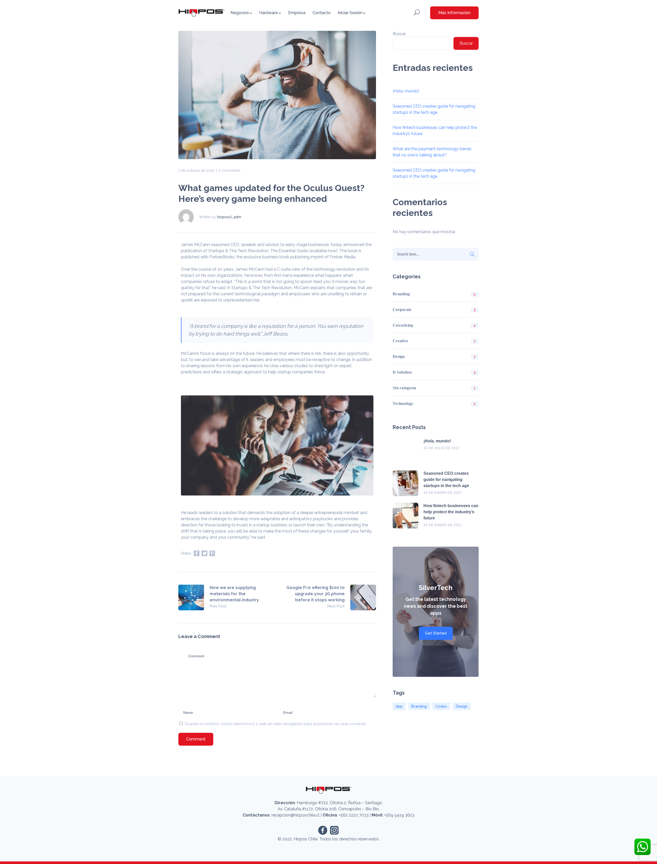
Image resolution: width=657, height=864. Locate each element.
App (399, 706)
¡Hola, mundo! (406, 91)
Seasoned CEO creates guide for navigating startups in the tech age (446, 479)
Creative (400, 341)
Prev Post (218, 606)
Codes (441, 706)
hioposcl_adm (229, 217)
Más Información (454, 12)
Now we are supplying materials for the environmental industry (234, 593)
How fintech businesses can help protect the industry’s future (450, 512)
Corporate (402, 309)
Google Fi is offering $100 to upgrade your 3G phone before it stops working (315, 593)
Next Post (336, 606)
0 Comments (229, 170)
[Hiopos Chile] (201, 12)
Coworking (403, 325)
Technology (403, 403)
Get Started (436, 633)
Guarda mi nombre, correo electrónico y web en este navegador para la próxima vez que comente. (275, 723)
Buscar (399, 33)
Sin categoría (404, 388)
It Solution (402, 372)
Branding (401, 294)
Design (399, 356)
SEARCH (472, 254)
